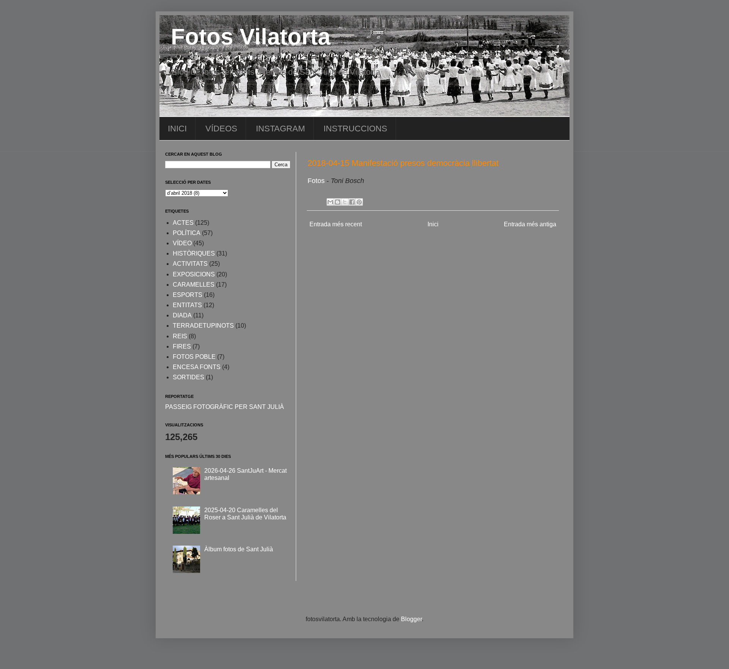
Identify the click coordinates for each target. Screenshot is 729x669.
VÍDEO (182, 243)
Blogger (411, 619)
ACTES (183, 222)
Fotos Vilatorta (250, 36)
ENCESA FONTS (197, 367)
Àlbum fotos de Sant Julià (238, 549)
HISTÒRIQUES (194, 253)
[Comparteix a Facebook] (352, 202)
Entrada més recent (335, 224)
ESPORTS (187, 295)
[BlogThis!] (337, 202)
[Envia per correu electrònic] (330, 202)
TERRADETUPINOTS (203, 325)
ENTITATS (187, 305)
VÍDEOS (221, 128)
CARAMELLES (194, 284)
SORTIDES (188, 377)
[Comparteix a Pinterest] (359, 202)
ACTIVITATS (190, 263)
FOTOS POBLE (194, 356)
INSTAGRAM (280, 128)
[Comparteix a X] (345, 202)
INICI (177, 128)
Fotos (317, 181)
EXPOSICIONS (194, 274)
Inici (433, 224)
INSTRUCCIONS (355, 128)
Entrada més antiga (530, 224)
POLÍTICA (186, 233)
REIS (180, 336)
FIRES (182, 346)
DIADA (182, 315)
